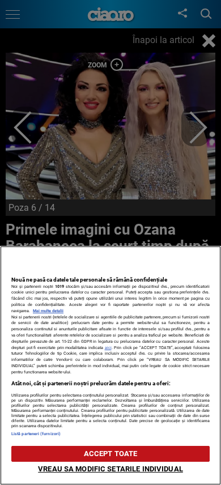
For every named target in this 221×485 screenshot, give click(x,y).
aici (108, 347)
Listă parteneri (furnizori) (36, 433)
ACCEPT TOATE (111, 453)
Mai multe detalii (48, 310)
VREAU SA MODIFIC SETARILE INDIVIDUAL (110, 469)
